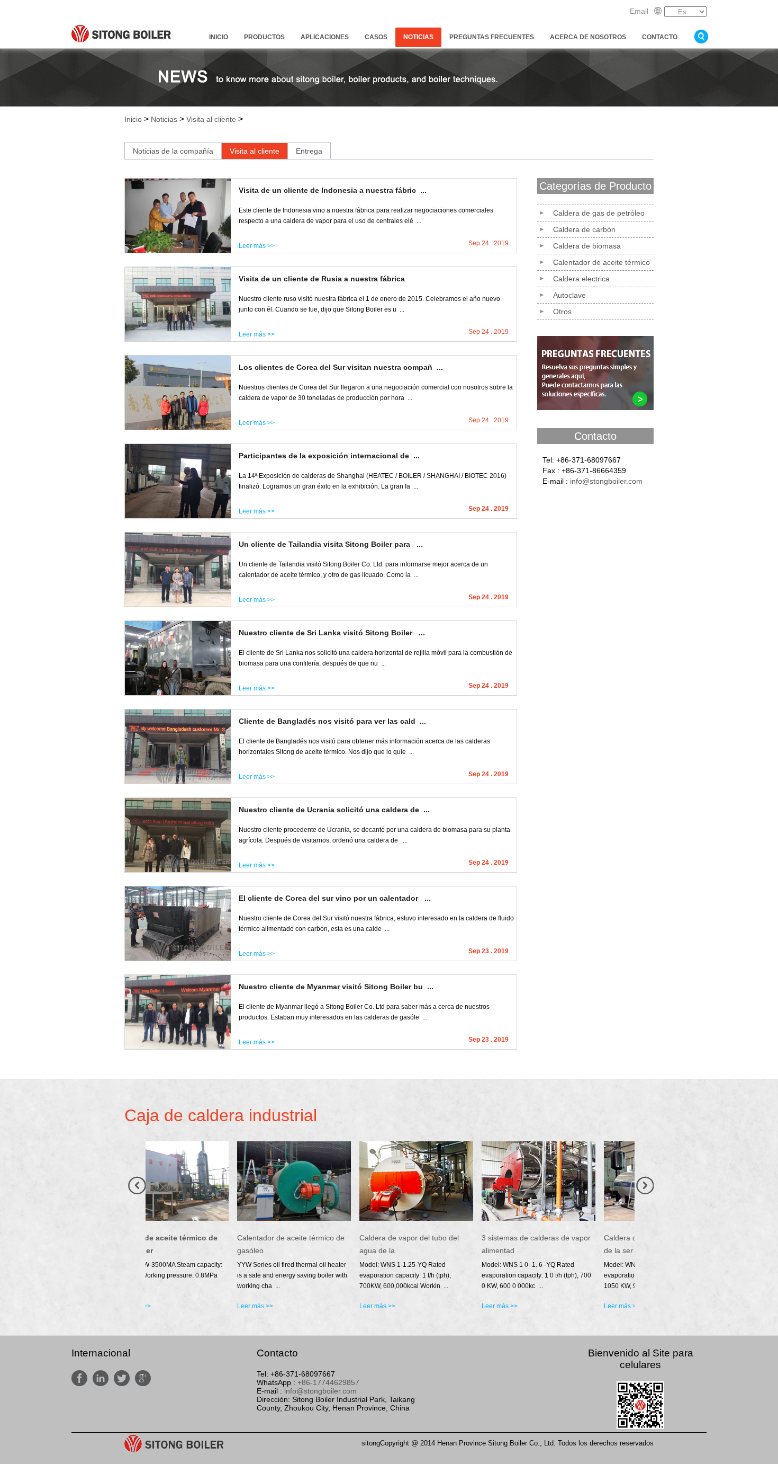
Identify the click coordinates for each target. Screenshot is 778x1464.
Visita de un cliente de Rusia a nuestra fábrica (322, 278)
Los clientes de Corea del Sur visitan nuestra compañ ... (341, 367)
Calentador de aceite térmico (601, 262)
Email (639, 11)
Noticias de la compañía (173, 151)
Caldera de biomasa (587, 246)
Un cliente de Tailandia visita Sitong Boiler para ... (331, 544)
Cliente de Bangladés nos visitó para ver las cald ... (332, 721)
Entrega (309, 151)
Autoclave (569, 295)
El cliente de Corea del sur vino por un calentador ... (335, 898)
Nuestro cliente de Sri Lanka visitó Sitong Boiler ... (332, 632)
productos (264, 37)
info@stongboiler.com (606, 481)
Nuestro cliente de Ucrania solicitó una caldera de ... (334, 809)
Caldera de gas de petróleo (599, 213)
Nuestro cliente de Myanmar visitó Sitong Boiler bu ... (336, 986)
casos (376, 37)
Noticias (418, 37)
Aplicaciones (325, 37)
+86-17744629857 (328, 1382)
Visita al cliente (211, 119)
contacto (659, 37)
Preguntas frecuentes (491, 37)
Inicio (218, 37)
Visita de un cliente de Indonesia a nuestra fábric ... (333, 190)
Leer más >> (257, 246)
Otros (562, 311)
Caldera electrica (581, 278)
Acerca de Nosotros (588, 37)
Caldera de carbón (584, 229)
